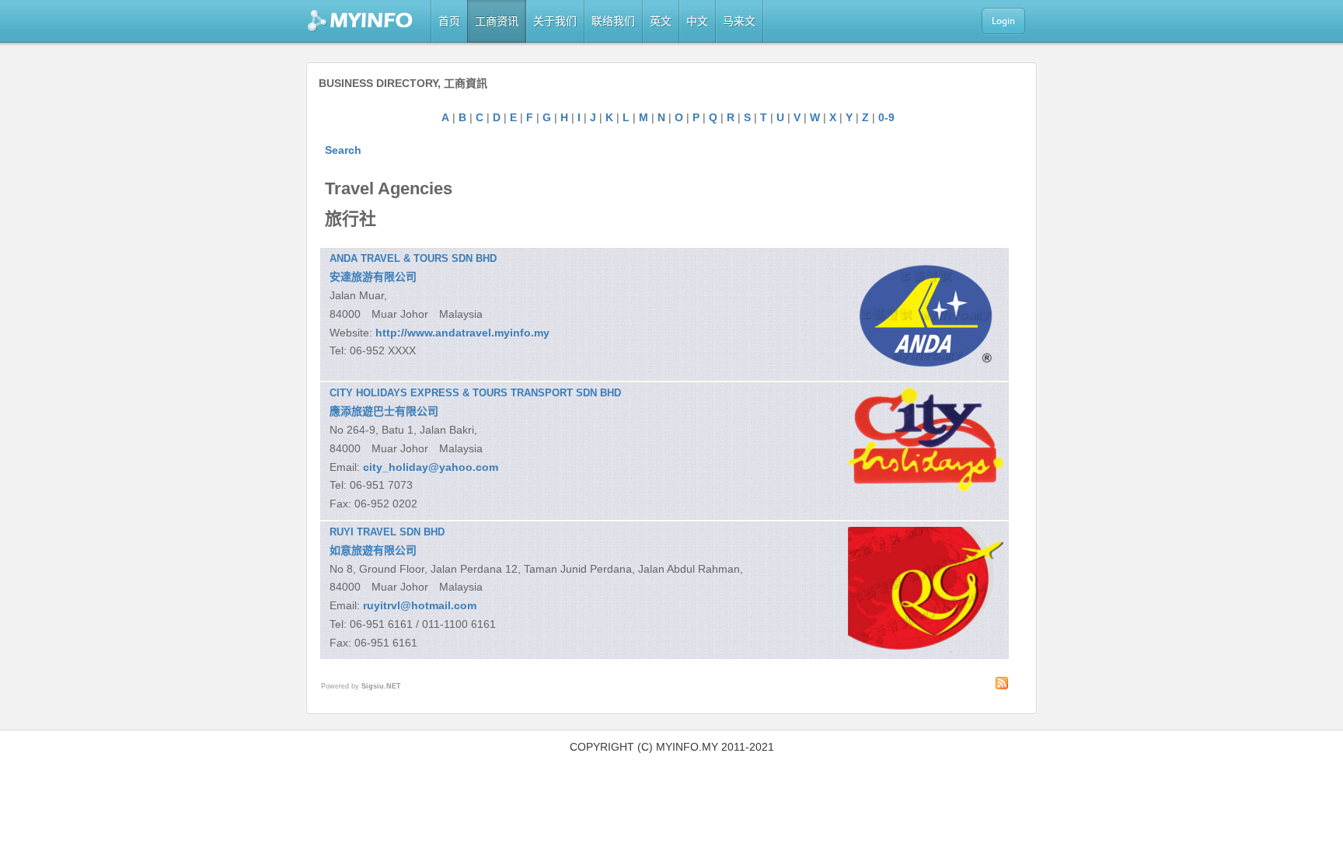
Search (343, 150)
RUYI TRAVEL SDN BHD (387, 532)
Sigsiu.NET (381, 686)
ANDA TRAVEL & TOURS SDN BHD (413, 258)
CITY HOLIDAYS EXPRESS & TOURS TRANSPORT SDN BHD (475, 393)
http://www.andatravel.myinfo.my (462, 332)
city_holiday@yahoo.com (430, 467)
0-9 (886, 117)
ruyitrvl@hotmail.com (419, 605)
